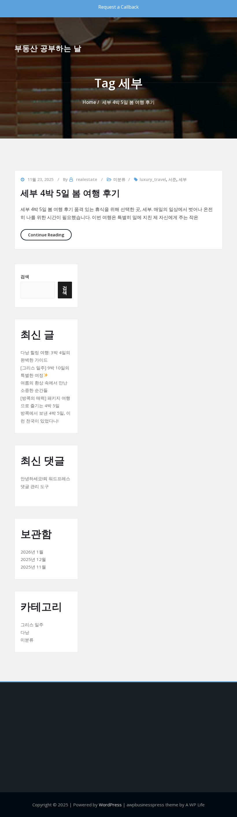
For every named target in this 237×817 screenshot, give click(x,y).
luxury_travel (153, 179)
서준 (172, 179)
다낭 (25, 632)
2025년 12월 (33, 559)
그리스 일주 (32, 624)
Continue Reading (50, 235)
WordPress (110, 804)
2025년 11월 (33, 567)
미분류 (119, 179)
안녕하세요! (32, 478)
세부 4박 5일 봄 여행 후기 (128, 102)
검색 (25, 276)
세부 (183, 179)
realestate (86, 179)
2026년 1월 (32, 552)
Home (89, 102)
